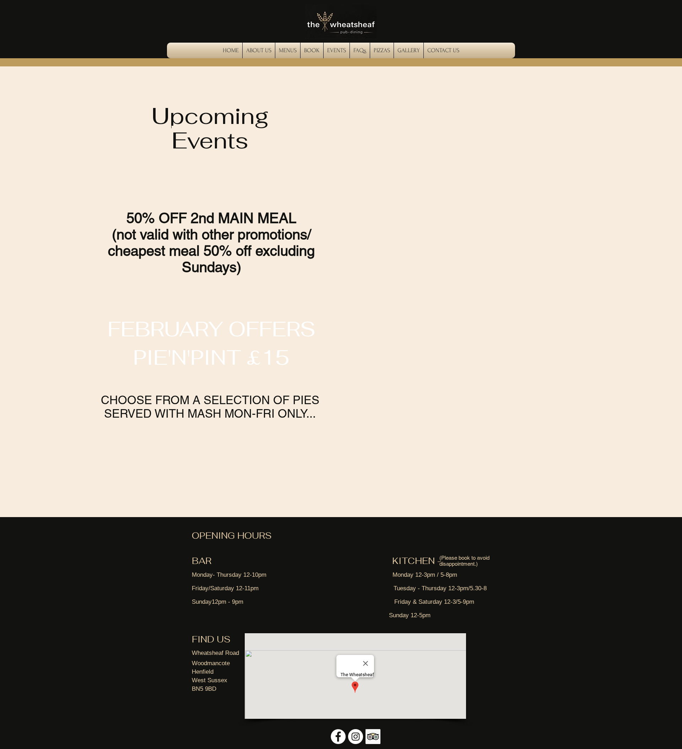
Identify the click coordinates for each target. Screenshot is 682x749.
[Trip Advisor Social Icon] (373, 736)
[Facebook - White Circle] (338, 736)
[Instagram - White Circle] (355, 736)
